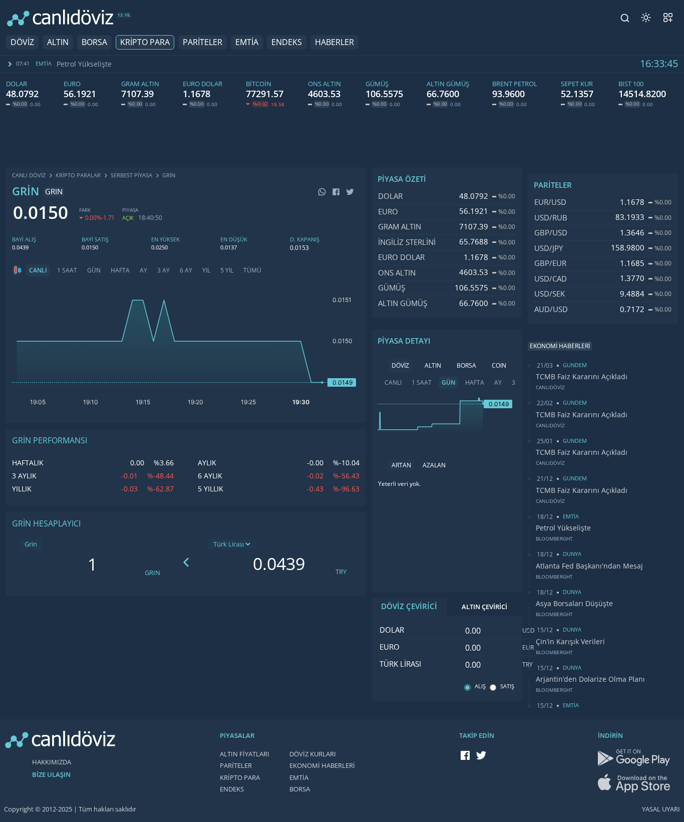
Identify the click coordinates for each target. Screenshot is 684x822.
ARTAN (401, 465)
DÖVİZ (22, 42)
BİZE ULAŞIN (51, 774)
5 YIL (226, 270)
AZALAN (434, 465)
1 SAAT (67, 270)
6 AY (186, 270)
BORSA (94, 42)
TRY (341, 572)
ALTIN (58, 42)
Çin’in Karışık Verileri (570, 642)
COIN (499, 365)
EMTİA (246, 42)
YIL (206, 270)
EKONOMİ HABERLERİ (322, 765)
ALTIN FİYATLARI (244, 754)
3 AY (163, 270)
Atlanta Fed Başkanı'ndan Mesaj (112, 64)
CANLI (38, 270)
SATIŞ (507, 686)
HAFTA (120, 270)
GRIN (152, 573)
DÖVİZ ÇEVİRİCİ (409, 606)
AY (143, 270)
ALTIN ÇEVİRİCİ (484, 607)
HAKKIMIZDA (51, 762)
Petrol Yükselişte (563, 528)
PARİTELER (202, 42)
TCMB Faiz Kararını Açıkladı (581, 377)
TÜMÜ (252, 270)
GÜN (94, 270)
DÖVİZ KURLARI (312, 754)
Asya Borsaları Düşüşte (574, 604)
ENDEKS (286, 42)
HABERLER (334, 42)
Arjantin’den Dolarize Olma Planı (590, 679)
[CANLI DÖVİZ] (60, 18)
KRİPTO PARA (145, 42)
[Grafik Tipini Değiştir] (17, 270)
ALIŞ (480, 686)
